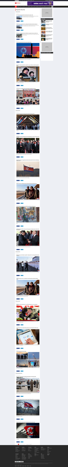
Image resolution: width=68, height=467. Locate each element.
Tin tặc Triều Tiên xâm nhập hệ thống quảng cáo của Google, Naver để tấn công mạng (27, 328)
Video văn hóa (42, 455)
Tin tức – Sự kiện (23, 456)
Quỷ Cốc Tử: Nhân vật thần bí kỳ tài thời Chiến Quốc (49, 31)
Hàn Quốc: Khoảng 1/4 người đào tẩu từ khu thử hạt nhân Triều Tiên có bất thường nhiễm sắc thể (27, 160)
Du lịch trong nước (30, 455)
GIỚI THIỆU (46, 0)
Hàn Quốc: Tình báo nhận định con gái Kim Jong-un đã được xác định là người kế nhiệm (27, 65)
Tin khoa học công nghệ (17, 458)
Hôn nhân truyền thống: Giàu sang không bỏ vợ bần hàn (49, 28)
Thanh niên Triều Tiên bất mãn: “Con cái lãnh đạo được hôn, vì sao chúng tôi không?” (26, 304)
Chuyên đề (44, 6)
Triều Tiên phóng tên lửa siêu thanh (21, 351)
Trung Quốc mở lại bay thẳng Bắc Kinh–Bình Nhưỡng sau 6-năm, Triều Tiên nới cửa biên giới (27, 137)
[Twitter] (49, 0)
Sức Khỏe (29, 6)
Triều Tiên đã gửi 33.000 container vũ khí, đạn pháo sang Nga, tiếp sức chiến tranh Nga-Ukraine (27, 229)
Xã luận (35, 455)
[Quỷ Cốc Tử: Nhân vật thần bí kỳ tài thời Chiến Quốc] (43, 32)
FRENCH (29, 0)
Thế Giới (21, 6)
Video (47, 6)
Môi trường (16, 456)
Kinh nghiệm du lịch (30, 456)
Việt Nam (18, 6)
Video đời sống (42, 457)
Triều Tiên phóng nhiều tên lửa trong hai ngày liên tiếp (23, 42)
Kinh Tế (26, 6)
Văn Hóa (40, 6)
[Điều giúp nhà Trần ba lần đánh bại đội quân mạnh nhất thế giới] (43, 21)
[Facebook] (48, 0)
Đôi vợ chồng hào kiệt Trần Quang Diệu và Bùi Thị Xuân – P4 (49, 35)
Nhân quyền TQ (29, 450)
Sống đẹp (48, 452)
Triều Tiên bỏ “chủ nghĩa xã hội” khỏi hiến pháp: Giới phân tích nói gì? (26, 88)
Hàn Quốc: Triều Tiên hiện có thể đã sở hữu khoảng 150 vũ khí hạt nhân (26, 376)
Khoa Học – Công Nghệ (36, 6)
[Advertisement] (47, 12)
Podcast (49, 6)
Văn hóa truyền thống (24, 458)
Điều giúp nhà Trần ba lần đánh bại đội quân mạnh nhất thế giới (49, 21)
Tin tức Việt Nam (17, 447)
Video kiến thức (42, 456)
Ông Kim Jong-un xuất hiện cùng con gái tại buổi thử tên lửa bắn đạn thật (26, 183)
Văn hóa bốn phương (24, 457)
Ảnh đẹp (29, 457)
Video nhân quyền (42, 458)
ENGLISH (20, 0)
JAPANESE (31, 0)
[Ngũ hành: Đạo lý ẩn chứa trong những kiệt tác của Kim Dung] (43, 39)
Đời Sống (32, 6)
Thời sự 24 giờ (16, 451)
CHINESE (22, 0)
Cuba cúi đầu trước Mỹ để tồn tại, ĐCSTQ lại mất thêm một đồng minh (25, 206)
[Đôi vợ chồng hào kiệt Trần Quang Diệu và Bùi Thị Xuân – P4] (43, 35)
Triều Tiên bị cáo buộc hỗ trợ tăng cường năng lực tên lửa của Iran (25, 113)
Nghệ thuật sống (23, 455)
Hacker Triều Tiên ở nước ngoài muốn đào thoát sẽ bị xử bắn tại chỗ (25, 422)
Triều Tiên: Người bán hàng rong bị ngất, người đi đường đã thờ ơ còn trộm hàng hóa (27, 399)
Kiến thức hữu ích (49, 451)
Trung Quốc (23, 6)
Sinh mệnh (16, 457)
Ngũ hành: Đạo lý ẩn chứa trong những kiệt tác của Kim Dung (49, 39)
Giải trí (48, 450)
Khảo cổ (16, 455)
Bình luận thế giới (23, 450)
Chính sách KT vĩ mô (37, 450)
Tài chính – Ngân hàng (37, 452)
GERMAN (27, 0)
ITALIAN (33, 0)
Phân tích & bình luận (17, 450)
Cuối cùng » (27, 444)
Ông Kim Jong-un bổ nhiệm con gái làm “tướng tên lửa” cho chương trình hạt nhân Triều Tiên (27, 255)
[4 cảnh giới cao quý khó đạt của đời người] (43, 25)
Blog (42, 6)
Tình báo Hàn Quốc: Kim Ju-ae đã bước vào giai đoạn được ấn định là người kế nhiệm (27, 279)
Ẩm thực (29, 458)
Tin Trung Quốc (29, 447)
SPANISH (24, 0)
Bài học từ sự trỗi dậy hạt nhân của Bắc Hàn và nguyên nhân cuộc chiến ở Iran (27, 33)
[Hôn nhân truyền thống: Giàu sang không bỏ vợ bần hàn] (43, 28)
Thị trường (36, 451)
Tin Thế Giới (23, 447)
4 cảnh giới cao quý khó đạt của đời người (49, 24)
